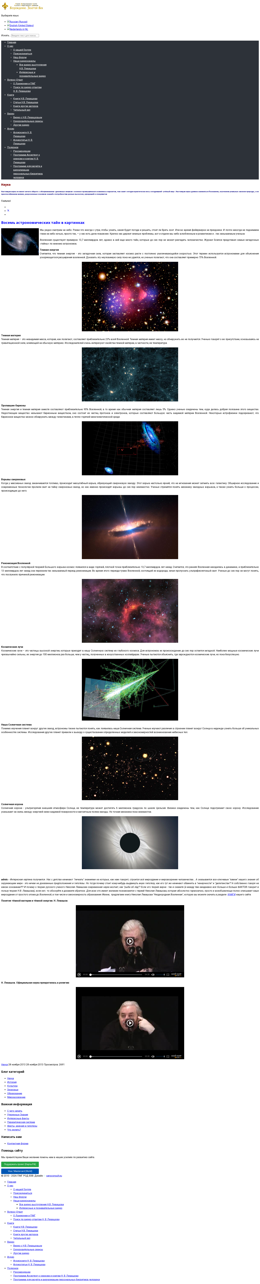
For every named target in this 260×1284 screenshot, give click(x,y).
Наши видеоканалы (24, 61)
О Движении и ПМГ (24, 83)
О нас (10, 46)
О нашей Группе (22, 49)
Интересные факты (18, 1118)
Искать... (6, 35)
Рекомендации (21, 151)
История (12, 1082)
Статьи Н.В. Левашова (25, 102)
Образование (14, 1093)
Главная (11, 42)
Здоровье (12, 1089)
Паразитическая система (21, 1122)
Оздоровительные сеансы (28, 121)
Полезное (12, 147)
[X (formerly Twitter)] (8, 210)
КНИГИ (231, 894)
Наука (4, 1064)
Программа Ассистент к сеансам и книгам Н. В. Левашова (26, 158)
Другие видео (21, 125)
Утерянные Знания (17, 1114)
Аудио (10, 128)
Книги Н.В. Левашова (25, 98)
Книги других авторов (25, 106)
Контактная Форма (17, 1143)
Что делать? (14, 1129)
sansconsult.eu (54, 1175)
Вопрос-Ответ (15, 79)
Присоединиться (22, 53)
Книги (10, 94)
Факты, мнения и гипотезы (22, 1126)
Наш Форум (19, 57)
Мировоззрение (16, 1097)
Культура (12, 1085)
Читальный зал (21, 109)
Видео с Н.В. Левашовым (27, 117)
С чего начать (14, 1110)
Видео (10, 113)
